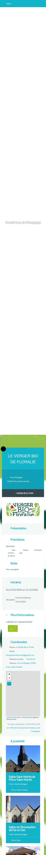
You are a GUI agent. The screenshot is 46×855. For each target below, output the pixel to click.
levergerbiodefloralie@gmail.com (20, 655)
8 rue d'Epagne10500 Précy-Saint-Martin (18, 479)
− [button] (9, 677)
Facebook (31, 659)
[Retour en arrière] (3, 449)
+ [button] (9, 674)
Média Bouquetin (11, 719)
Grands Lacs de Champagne (23, 222)
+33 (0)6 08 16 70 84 (24, 493)
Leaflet (9, 717)
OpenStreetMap (27, 717)
